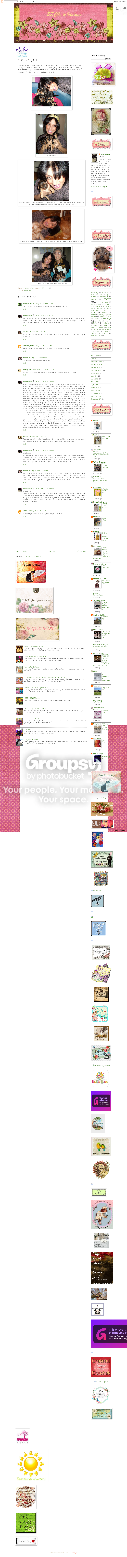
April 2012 (94, 385)
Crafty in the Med (99, 615)
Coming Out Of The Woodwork (105, 505)
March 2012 (95, 388)
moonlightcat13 (98, 532)
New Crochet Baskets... (31, 667)
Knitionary (96, 420)
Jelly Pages (97, 450)
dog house (100, 308)
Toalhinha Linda (105, 712)
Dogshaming (97, 701)
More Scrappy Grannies (105, 465)
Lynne (25, 331)
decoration (96, 306)
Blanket (93, 297)
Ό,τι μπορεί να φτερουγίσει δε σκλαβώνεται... (106, 676)
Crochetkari (97, 546)
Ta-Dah (96, 329)
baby (101, 295)
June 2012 (94, 379)
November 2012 (96, 365)
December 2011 (96, 396)
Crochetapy (97, 739)
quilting (93, 327)
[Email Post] (50, 288)
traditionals (95, 331)
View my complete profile (99, 187)
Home (52, 551)
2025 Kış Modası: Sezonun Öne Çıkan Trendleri (105, 537)
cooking (93, 299)
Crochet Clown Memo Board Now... (35, 657)
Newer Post (21, 551)
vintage (104, 333)
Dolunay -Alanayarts (29, 369)
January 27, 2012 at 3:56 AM (42, 345)
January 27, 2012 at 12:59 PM (46, 369)
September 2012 (96, 370)
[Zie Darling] (101, 798)
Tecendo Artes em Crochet (99, 708)
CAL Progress (104, 741)
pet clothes (108, 321)
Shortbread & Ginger (100, 579)
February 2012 (96, 390)
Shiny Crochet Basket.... (31, 740)
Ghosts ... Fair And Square (106, 437)
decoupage (106, 306)
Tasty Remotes (97, 702)
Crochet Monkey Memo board (34, 646)
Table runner (105, 329)
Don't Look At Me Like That (100, 311)
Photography (95, 325)
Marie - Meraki (98, 630)
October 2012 (95, 367)
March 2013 (95, 356)
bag (107, 295)
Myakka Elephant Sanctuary (105, 520)
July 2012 (94, 376)
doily (108, 308)
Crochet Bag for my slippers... (33, 719)
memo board (99, 321)
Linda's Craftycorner (100, 502)
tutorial (93, 333)
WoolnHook (97, 477)
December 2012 (96, 362)
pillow (105, 325)
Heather (25, 357)
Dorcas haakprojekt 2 (105, 567)
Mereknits (96, 517)
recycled (100, 327)
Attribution (105, 293)
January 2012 (95, 393)
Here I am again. (105, 618)
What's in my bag (96, 335)
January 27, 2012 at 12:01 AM (44, 315)
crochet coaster (106, 304)
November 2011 (96, 399)
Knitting (97, 319)
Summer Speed (98, 595)
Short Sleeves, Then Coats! (105, 727)
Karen (25, 436)
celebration (104, 297)
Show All (109, 767)
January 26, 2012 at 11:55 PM (43, 303)
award (93, 295)
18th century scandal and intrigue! (106, 582)
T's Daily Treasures (99, 462)
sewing (108, 327)
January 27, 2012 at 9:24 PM (36, 436)
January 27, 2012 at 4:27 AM (38, 357)
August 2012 (95, 373)
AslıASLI (25, 511)
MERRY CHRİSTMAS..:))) (32, 698)
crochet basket (95, 304)
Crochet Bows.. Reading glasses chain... (36, 688)
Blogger (74, 1553)
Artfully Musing (98, 653)
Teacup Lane (97, 686)
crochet (107, 299)
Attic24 (95, 593)
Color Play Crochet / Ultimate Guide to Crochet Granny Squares (101, 480)
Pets (30, 290)
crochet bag (103, 302)
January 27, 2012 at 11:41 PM (44, 450)
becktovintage (27, 315)
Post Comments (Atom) (33, 556)
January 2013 (95, 359)
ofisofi (95, 671)
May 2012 (94, 382)
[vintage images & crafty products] (98, 936)
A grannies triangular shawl (100, 647)
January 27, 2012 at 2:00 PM (44, 381)
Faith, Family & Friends (100, 724)
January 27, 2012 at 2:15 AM (36, 331)
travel (106, 331)
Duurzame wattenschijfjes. (106, 757)
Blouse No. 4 (105, 422)
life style (107, 318)
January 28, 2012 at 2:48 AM (38, 470)
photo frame (105, 323)
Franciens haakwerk (100, 564)
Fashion (104, 312)
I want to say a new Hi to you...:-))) (35, 709)
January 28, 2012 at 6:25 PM (44, 489)
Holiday (108, 317)
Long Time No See (105, 688)
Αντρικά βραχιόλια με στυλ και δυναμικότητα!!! (106, 606)
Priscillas (96, 435)
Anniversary (94, 293)
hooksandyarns (28, 345)
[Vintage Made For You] (101, 1156)
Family (26, 290)
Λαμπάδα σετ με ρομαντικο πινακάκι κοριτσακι (106, 634)
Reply (24, 309)
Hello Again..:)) (28, 729)
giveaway (101, 315)
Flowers (93, 315)
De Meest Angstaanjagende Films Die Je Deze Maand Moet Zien (101, 454)
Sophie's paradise (99, 600)
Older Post (82, 551)
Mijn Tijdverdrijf (98, 753)
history (102, 317)
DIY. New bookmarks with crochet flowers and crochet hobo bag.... (46, 677)
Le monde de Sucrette (100, 645)
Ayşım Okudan (28, 303)
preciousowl (97, 487)
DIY (92, 308)
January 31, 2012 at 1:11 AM (37, 511)
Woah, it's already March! (105, 491)
